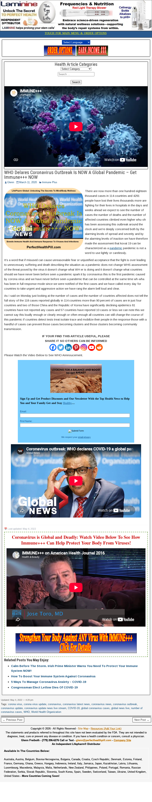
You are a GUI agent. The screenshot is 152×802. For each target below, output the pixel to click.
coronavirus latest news (76, 704)
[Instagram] (83, 347)
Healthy (67, 403)
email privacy (84, 437)
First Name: (26, 421)
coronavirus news (101, 704)
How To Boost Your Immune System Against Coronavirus (53, 676)
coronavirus (54, 704)
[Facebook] (52, 347)
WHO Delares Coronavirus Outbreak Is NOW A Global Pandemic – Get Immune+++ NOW (70, 175)
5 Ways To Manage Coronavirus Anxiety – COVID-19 (48, 681)
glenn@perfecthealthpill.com (93, 740)
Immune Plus (49, 182)
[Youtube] (91, 347)
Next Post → (141, 719)
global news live (120, 708)
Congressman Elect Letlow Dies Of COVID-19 (44, 687)
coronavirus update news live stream (45, 708)
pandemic (116, 248)
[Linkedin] (68, 347)
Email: (23, 411)
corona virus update (35, 704)
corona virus (15, 704)
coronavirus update (12, 708)
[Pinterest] (76, 347)
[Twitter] (60, 347)
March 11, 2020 (28, 182)
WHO (27, 711)
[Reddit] (99, 347)
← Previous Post (12, 719)
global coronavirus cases (95, 708)
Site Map (83, 728)
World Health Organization (46, 711)
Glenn (10, 182)
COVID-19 (74, 708)
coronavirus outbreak (125, 704)
